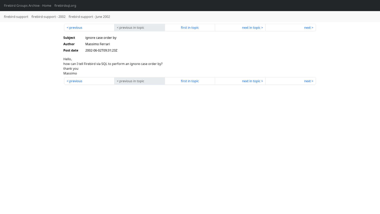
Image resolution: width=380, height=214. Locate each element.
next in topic (251, 27)
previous (75, 27)
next (307, 27)
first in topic (190, 27)
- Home (27, 5)
